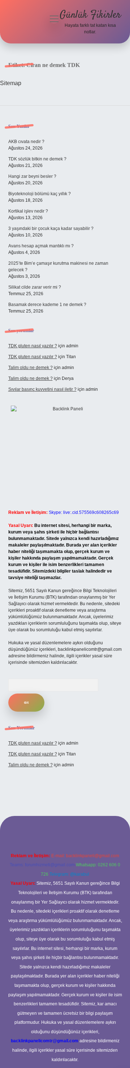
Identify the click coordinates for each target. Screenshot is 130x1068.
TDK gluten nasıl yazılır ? (32, 345)
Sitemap (10, 83)
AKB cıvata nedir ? (26, 141)
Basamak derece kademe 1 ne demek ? (47, 304)
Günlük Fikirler (90, 15)
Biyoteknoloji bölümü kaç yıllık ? (39, 193)
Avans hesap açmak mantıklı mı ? (41, 245)
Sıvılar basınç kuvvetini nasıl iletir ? (42, 389)
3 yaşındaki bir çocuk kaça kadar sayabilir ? (51, 228)
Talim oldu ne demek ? (30, 367)
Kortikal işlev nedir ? (28, 211)
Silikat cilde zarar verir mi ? (34, 287)
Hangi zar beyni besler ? (32, 176)
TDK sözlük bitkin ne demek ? (37, 159)
